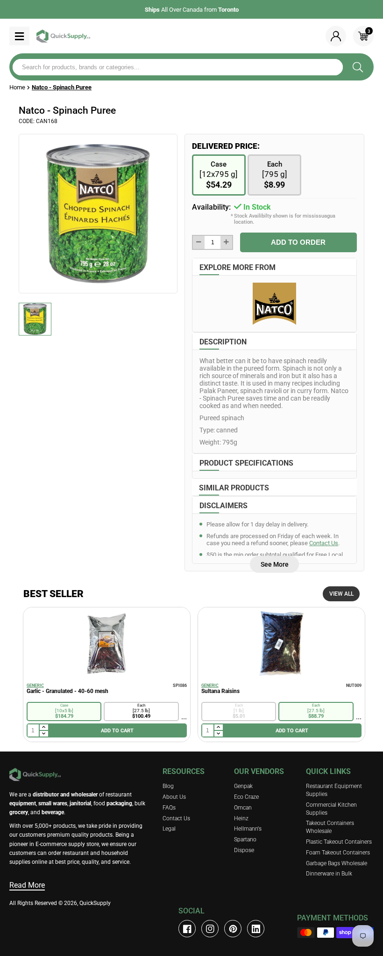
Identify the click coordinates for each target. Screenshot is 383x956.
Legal (169, 828)
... (184, 716)
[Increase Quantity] (226, 242)
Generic (35, 685)
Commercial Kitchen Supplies (331, 809)
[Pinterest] (232, 928)
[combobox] (178, 67)
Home (17, 87)
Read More (27, 885)
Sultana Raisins (220, 691)
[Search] (357, 67)
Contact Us (323, 543)
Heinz (241, 818)
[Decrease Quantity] (199, 242)
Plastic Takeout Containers (339, 842)
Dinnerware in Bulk (329, 873)
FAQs (169, 807)
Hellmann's (248, 828)
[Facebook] (187, 928)
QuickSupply (95, 903)
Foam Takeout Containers (338, 852)
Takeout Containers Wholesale (330, 827)
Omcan (243, 807)
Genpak (243, 786)
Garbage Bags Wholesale (336, 863)
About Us (174, 797)
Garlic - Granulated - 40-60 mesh (67, 691)
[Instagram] (210, 928)
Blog (168, 786)
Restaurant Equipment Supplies (334, 790)
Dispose (244, 850)
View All (341, 594)
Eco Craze (246, 797)
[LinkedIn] (255, 928)
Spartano (245, 839)
